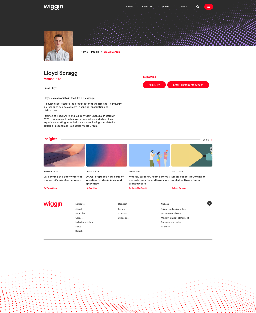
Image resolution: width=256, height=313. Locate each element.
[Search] (198, 7)
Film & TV (154, 84)
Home (84, 52)
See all (206, 140)
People (165, 6)
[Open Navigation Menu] (208, 7)
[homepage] (53, 204)
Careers (183, 6)
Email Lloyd (50, 88)
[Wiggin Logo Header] (53, 7)
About (129, 6)
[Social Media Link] (209, 203)
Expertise (147, 6)
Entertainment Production (188, 84)
